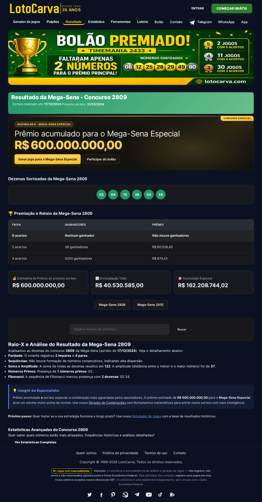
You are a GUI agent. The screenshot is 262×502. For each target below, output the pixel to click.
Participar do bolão (101, 159)
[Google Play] (172, 495)
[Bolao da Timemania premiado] (131, 57)
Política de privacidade (120, 453)
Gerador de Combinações (107, 403)
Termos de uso (155, 453)
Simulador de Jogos (146, 416)
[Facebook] (101, 495)
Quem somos (86, 453)
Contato (179, 453)
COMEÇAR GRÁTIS (232, 8)
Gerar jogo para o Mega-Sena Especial (47, 159)
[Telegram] (137, 495)
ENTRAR (197, 8)
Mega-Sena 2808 (112, 305)
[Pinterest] (113, 495)
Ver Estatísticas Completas (35, 442)
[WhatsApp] (125, 495)
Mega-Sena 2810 (150, 305)
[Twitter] (89, 495)
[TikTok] (161, 495)
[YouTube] (149, 495)
